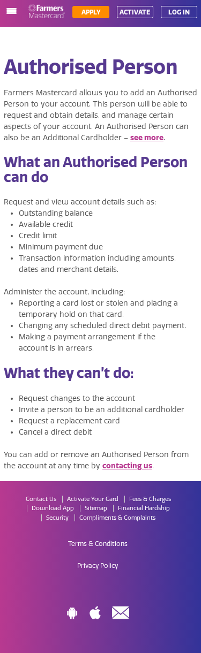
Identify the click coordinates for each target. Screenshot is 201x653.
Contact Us (41, 499)
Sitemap (96, 508)
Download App (53, 508)
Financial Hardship (144, 508)
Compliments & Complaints (117, 517)
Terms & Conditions (98, 544)
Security (57, 517)
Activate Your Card (92, 499)
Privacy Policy (97, 566)
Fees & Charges (150, 499)
